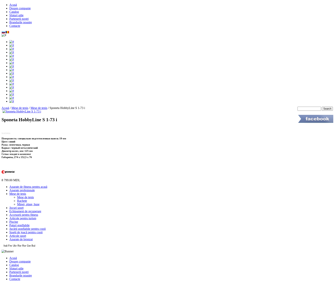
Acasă (5, 108)
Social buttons (6, 133)
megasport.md (168, 285)
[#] (11, 41)
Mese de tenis (19, 108)
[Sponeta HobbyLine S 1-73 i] (22, 111)
